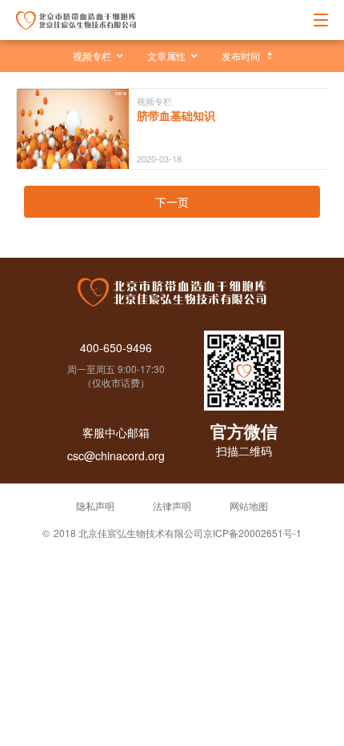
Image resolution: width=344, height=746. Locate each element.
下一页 (172, 202)
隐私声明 (95, 505)
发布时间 (241, 55)
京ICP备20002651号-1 (252, 532)
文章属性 (166, 55)
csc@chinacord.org (116, 455)
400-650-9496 (116, 347)
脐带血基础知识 (176, 115)
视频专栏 (92, 55)
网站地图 (249, 505)
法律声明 (172, 505)
